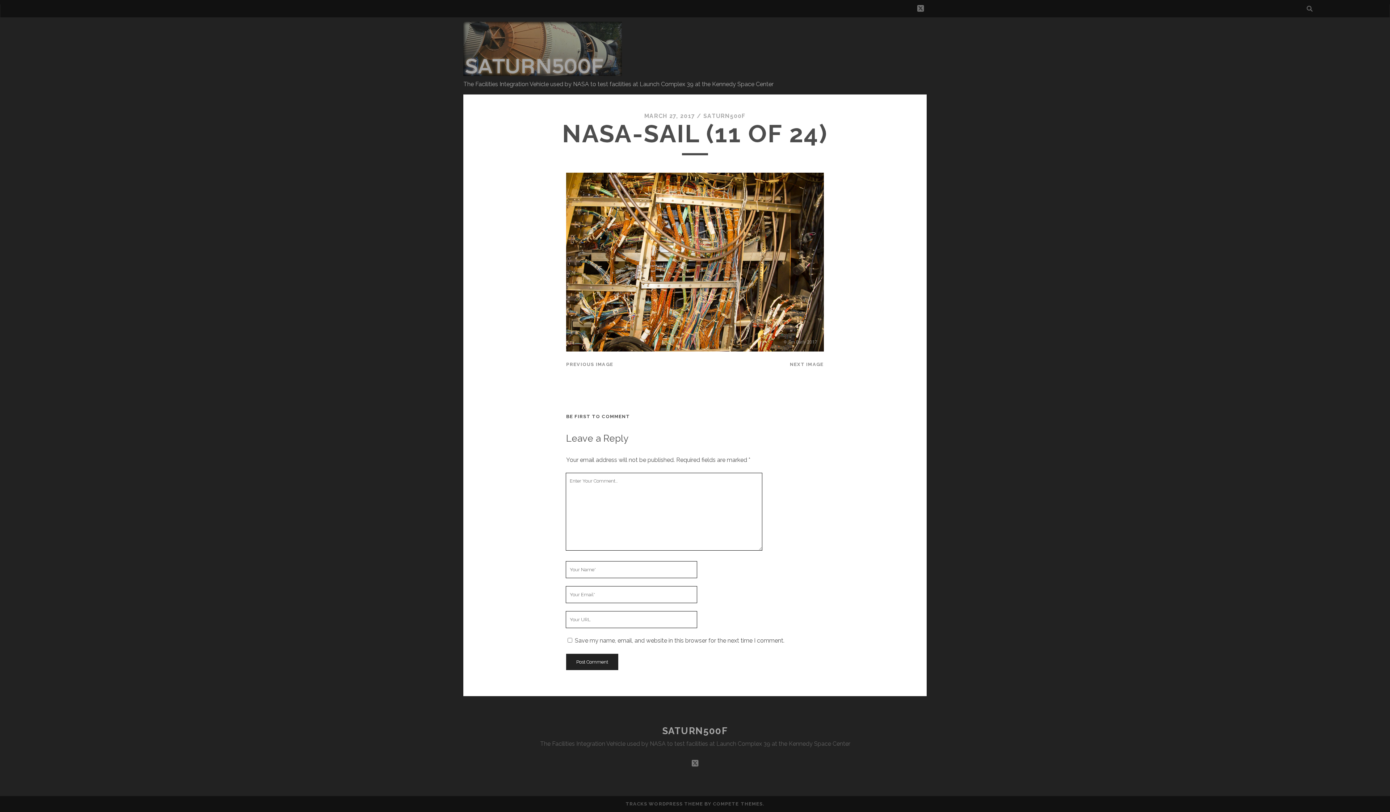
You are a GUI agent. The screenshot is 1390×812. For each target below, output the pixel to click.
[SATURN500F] (542, 72)
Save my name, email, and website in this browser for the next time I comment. (679, 640)
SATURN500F (695, 730)
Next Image (807, 364)
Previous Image (589, 364)
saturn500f (724, 116)
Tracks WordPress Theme (664, 804)
